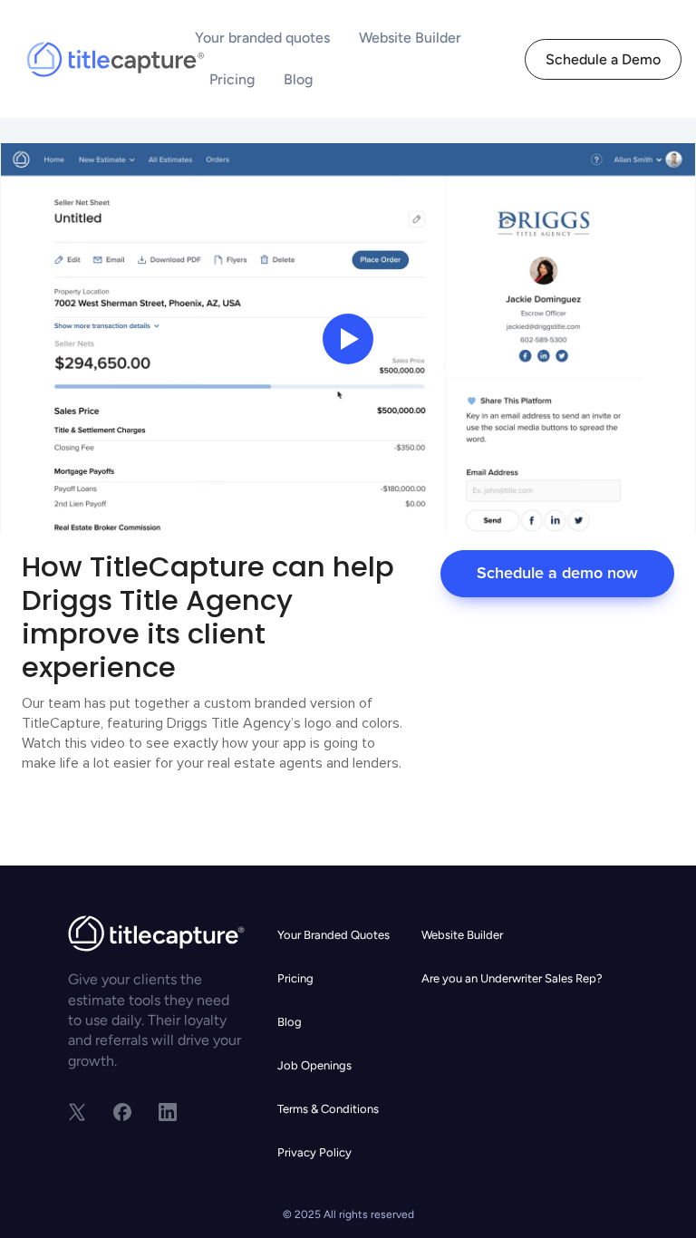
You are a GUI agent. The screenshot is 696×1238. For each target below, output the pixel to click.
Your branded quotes (262, 37)
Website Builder (410, 37)
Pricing (232, 79)
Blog (298, 79)
